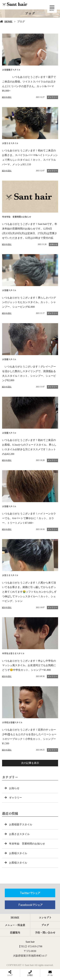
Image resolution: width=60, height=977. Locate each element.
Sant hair (30, 941)
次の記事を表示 (30, 763)
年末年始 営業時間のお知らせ (27, 843)
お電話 (30, 975)
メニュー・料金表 (15, 925)
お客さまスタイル (19, 834)
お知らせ (53, 244)
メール (50, 975)
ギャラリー (52, 97)
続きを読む (7, 97)
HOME (8, 21)
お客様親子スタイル (20, 824)
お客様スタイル (18, 853)
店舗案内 (15, 932)
